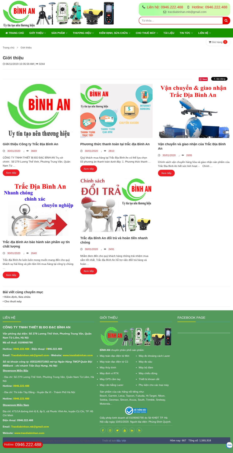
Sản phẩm (58, 32)
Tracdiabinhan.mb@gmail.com (30, 355)
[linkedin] (132, 430)
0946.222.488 (21, 348)
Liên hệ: (165, 7)
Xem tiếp (11, 172)
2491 (111, 249)
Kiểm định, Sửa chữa (113, 32)
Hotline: (209, 7)
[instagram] (110, 430)
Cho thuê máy (145, 32)
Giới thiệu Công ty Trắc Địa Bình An (30, 144)
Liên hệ (203, 32)
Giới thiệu (36, 32)
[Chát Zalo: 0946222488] (229, 445)
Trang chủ (16, 32)
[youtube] (124, 430)
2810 (111, 150)
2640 (33, 253)
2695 (188, 155)
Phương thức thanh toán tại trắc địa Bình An (115, 144)
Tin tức (185, 32)
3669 (33, 150)
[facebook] (103, 430)
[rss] (139, 430)
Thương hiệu (82, 32)
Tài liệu (168, 32)
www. (66, 355)
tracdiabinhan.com (81, 355)
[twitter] (117, 430)
